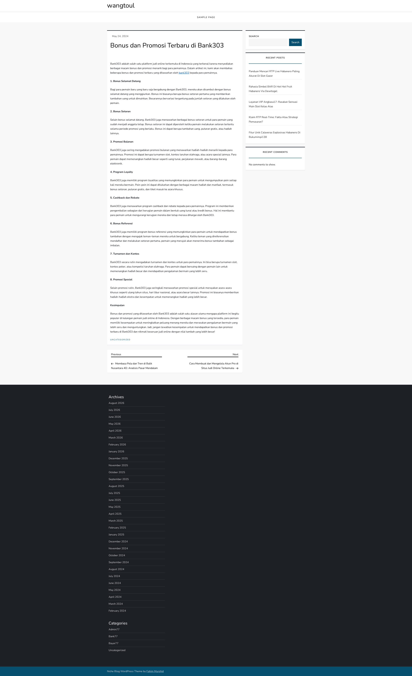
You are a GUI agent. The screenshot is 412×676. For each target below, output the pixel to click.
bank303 (184, 73)
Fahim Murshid (155, 671)
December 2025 (118, 458)
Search (254, 36)
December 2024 (118, 541)
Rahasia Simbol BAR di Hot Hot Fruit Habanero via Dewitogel (270, 89)
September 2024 (119, 562)
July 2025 (114, 493)
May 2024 (115, 590)
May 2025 (115, 507)
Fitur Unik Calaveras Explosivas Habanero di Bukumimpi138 (274, 135)
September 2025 (119, 479)
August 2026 (116, 403)
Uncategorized (120, 339)
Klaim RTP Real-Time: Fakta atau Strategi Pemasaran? (273, 119)
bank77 (113, 636)
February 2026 (117, 444)
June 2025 (115, 500)
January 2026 (116, 451)
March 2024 (116, 604)
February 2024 (117, 611)
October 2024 (117, 555)
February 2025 (117, 527)
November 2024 (118, 548)
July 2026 (114, 410)
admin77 (114, 629)
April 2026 (115, 431)
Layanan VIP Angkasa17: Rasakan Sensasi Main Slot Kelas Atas (273, 104)
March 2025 (116, 521)
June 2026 (115, 417)
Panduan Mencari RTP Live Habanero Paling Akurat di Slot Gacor (274, 74)
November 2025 (118, 465)
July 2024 (114, 576)
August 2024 (116, 569)
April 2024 (115, 597)
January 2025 (116, 534)
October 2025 (117, 472)
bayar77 (113, 643)
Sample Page (206, 17)
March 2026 (116, 437)
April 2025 (115, 514)
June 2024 (115, 583)
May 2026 (115, 424)
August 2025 (116, 486)
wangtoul (121, 5)
